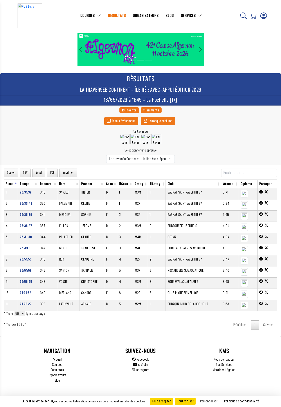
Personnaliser (208, 401)
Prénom (86, 183)
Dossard (46, 183)
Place (9, 183)
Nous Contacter (224, 359)
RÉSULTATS (117, 16)
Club (171, 183)
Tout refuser (185, 401)
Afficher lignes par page (24, 313)
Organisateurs (57, 375)
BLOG (170, 16)
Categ (139, 183)
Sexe (109, 183)
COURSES (88, 16)
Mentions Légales (224, 370)
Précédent (240, 324)
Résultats (57, 370)
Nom (62, 183)
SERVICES (189, 16)
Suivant (268, 324)
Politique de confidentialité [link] (241, 401)
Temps (24, 183)
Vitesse (228, 183)
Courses (57, 364)
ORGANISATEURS (146, 16)
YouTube (142, 364)
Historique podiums (159, 121)
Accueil (57, 359)
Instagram (142, 370)
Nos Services (224, 364)
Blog (57, 380)
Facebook (142, 359)
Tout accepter (161, 401)
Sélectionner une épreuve (140, 150)
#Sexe (123, 183)
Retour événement (123, 121)
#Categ (155, 183)
